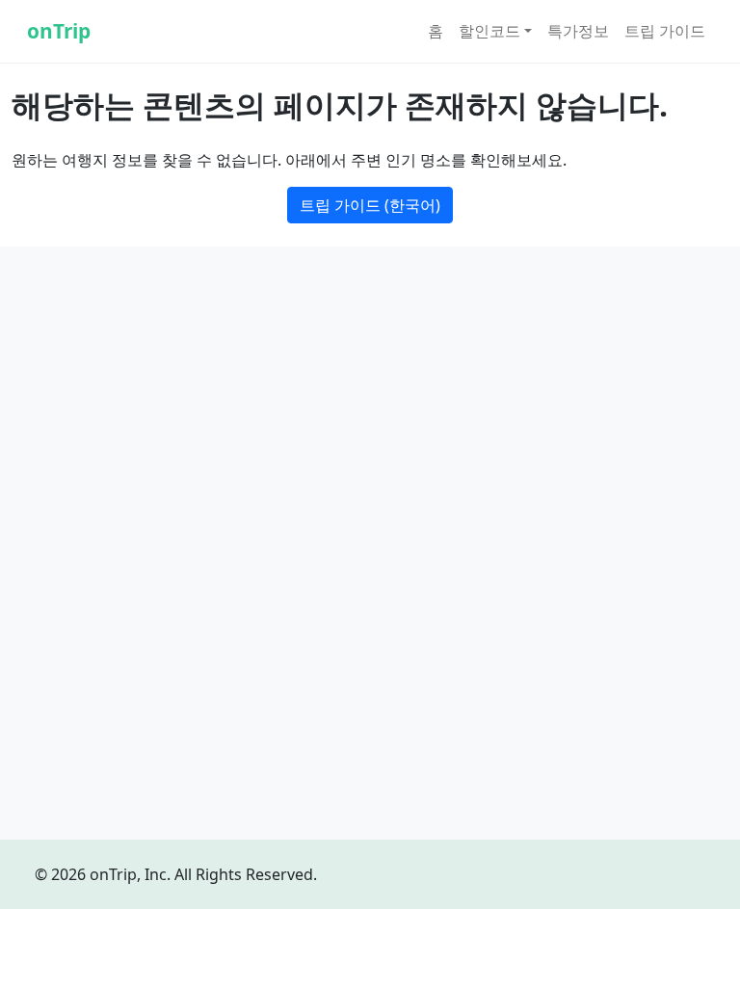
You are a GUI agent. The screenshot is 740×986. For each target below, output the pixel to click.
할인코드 (489, 30)
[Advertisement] (370, 404)
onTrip (59, 30)
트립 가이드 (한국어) (370, 205)
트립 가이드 (664, 30)
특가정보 (578, 30)
